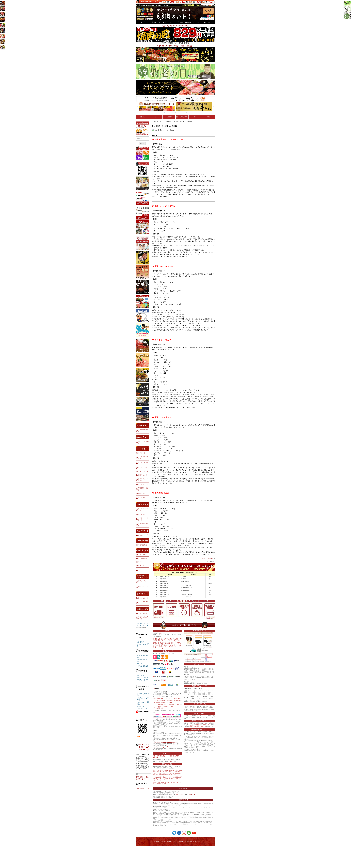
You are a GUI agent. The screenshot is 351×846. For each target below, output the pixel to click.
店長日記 (140, 664)
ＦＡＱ (204, 22)
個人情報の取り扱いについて (169, 841)
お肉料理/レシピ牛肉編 (143, 699)
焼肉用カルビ (142, 514)
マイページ (171, 22)
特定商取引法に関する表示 (185, 841)
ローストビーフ (143, 484)
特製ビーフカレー (143, 582)
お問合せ (171, 761)
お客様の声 (153, 22)
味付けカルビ (142, 493)
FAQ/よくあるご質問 (143, 645)
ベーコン (141, 565)
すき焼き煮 (141, 453)
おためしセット (143, 598)
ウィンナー (141, 562)
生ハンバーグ (142, 554)
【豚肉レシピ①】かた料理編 (182, 121)
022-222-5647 (179, 794)
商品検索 (142, 143)
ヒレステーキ (142, 468)
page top (211, 561)
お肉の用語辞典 (142, 708)
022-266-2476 (191, 794)
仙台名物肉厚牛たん (143, 430)
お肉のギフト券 (143, 535)
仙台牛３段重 (142, 613)
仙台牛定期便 (142, 545)
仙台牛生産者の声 (142, 677)
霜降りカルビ (142, 475)
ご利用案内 (180, 22)
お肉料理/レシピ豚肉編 (143, 703)
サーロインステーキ (143, 463)
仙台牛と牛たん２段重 (143, 618)
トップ (156, 121)
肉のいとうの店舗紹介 (142, 656)
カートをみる (162, 22)
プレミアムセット (143, 602)
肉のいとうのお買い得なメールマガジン (144, 747)
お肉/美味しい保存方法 (143, 694)
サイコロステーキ (143, 498)
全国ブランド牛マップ (142, 681)
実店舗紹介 (188, 22)
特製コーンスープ (143, 587)
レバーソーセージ (143, 570)
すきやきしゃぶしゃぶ (143, 479)
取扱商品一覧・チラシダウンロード (142, 624)
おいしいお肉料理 (165, 121)
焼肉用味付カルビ (143, 524)
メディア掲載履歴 (142, 666)
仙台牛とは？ (141, 675)
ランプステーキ (143, 471)
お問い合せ (211, 22)
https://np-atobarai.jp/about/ (160, 747)
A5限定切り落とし (143, 489)
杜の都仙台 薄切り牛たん (143, 442)
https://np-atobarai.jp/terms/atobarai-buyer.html (165, 742)
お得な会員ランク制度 (142, 660)
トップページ (144, 22)
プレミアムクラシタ (143, 457)
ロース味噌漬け (143, 558)
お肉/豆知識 (140, 706)
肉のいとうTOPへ (155, 841)
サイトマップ (196, 22)
